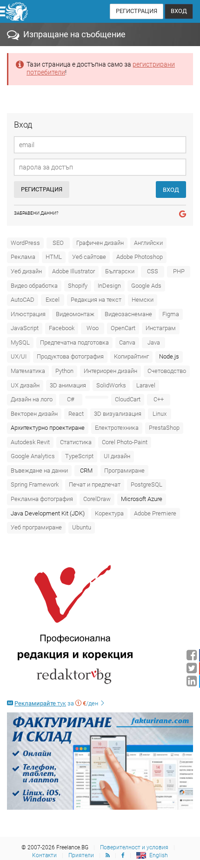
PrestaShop (164, 427)
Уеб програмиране (36, 527)
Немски (142, 299)
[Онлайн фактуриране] (100, 761)
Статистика (76, 442)
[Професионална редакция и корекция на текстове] (100, 625)
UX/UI (19, 356)
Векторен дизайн (34, 413)
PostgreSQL (146, 484)
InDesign (109, 285)
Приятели (81, 855)
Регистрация (136, 10)
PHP (179, 271)
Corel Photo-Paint (124, 442)
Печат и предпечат (94, 484)
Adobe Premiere (155, 513)
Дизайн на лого (32, 399)
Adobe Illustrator (73, 271)
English (158, 855)
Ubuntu (81, 527)
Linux (160, 413)
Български (119, 271)
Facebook (61, 328)
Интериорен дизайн (110, 370)
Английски (148, 242)
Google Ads (146, 285)
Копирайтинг (131, 356)
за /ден (57, 703)
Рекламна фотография (42, 498)
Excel (53, 299)
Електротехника (117, 427)
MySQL (20, 342)
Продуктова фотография (70, 356)
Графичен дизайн (100, 242)
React (76, 413)
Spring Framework (35, 484)
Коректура (109, 513)
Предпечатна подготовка (74, 342)
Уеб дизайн (26, 271)
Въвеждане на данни (39, 470)
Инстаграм (161, 328)
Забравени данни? (36, 213)
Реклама (23, 256)
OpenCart (123, 328)
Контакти (44, 855)
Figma (170, 314)
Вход (179, 10)
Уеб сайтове (89, 256)
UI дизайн (117, 456)
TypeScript (79, 456)
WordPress (25, 242)
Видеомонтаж (75, 314)
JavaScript (25, 328)
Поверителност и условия (134, 847)
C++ (158, 399)
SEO (58, 242)
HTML (54, 256)
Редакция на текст (96, 299)
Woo (93, 328)
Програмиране (124, 470)
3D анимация (68, 385)
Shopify (77, 285)
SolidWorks (111, 385)
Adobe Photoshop (139, 256)
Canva (127, 342)
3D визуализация (117, 413)
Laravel (145, 385)
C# (70, 399)
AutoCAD (22, 299)
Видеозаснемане (128, 314)
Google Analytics (33, 456)
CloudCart (127, 399)
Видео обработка (34, 285)
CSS (152, 271)
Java (153, 342)
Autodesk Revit (30, 442)
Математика (28, 370)
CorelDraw (97, 498)
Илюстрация (28, 314)
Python (64, 370)
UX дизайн (25, 385)
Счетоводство (166, 370)
